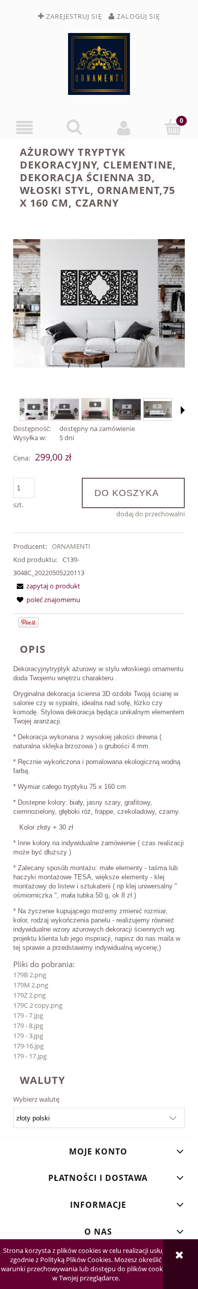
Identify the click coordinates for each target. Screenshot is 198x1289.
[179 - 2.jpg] (127, 409)
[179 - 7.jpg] (34, 409)
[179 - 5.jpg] (65, 409)
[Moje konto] (124, 128)
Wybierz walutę (36, 1099)
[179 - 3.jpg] (158, 409)
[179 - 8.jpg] (96, 409)
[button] (25, 128)
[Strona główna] (99, 64)
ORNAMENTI (71, 546)
